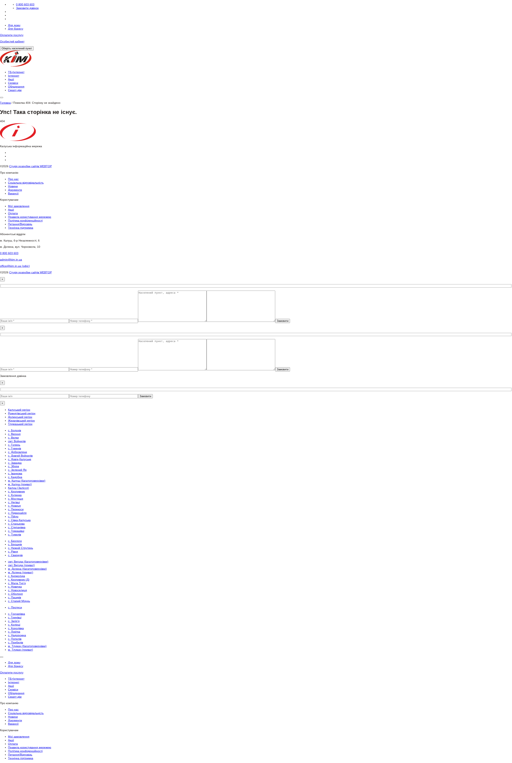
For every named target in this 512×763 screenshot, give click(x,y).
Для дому (14, 25)
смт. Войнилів (17, 441)
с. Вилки (13, 437)
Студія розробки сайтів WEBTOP (30, 166)
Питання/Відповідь (20, 224)
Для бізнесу (15, 28)
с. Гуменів (14, 448)
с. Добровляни (17, 452)
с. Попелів (14, 638)
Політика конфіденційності (25, 220)
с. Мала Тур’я (17, 583)
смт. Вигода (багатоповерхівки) (28, 561)
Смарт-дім (15, 90)
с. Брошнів (15, 544)
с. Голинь (14, 444)
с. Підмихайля (17, 512)
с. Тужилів (14, 534)
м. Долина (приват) (20, 572)
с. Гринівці (14, 617)
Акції (11, 79)
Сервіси (13, 83)
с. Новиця (14, 505)
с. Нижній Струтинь (20, 548)
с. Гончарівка (16, 613)
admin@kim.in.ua (11, 259)
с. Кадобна (15, 477)
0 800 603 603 (25, 4)
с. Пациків (14, 597)
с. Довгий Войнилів (20, 455)
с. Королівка (16, 628)
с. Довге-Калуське (19, 459)
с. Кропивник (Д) (18, 579)
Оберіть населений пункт (17, 48)
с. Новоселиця (17, 590)
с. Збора (13, 466)
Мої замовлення (18, 206)
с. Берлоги (15, 541)
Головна (5, 102)
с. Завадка (15, 462)
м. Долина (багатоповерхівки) (27, 568)
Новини (13, 186)
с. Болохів (14, 430)
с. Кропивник (16, 491)
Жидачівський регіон (21, 420)
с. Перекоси (16, 509)
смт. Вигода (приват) (21, 565)
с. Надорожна (17, 635)
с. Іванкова (15, 473)
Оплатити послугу (11, 35)
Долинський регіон (20, 417)
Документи (15, 189)
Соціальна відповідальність (26, 182)
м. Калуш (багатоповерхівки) (26, 480)
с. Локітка (14, 631)
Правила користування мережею (29, 216)
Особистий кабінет (12, 41)
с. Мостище (15, 498)
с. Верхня (14, 434)
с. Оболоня (15, 593)
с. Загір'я (14, 621)
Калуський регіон (19, 409)
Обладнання (16, 86)
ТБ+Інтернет (16, 72)
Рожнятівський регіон (21, 413)
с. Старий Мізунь (19, 601)
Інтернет (13, 75)
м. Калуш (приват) (20, 484)
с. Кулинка (15, 495)
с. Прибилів (15, 642)
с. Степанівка (16, 527)
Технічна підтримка (20, 227)
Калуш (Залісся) (18, 487)
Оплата (13, 213)
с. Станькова (16, 523)
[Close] (1, 657)
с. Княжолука (16, 576)
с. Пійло (13, 516)
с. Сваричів (15, 555)
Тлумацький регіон (20, 424)
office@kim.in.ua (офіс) (15, 266)
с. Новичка (15, 586)
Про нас (13, 179)
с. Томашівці (16, 530)
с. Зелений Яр (17, 469)
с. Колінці (14, 624)
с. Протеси (15, 607)
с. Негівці (14, 502)
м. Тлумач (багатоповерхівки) (27, 646)
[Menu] (1, 97)
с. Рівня (13, 551)
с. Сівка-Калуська (19, 520)
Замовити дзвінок (27, 8)
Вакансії (13, 193)
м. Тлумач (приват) (20, 649)
